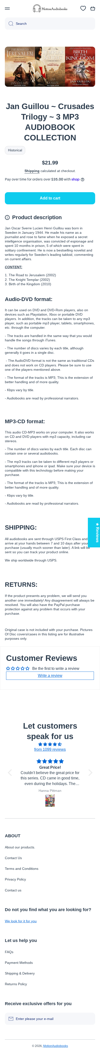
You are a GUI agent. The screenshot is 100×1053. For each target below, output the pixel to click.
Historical (15, 150)
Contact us (13, 890)
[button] (92, 8)
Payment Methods (19, 963)
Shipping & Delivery (20, 973)
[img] (50, 744)
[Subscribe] (89, 1019)
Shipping (32, 171)
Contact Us (13, 858)
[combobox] (50, 23)
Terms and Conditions (21, 869)
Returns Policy (16, 984)
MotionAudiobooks (55, 1046)
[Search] (9, 23)
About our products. (20, 847)
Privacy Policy (15, 879)
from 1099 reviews (50, 749)
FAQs (9, 952)
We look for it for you (21, 921)
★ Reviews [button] (97, 533)
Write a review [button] (50, 675)
